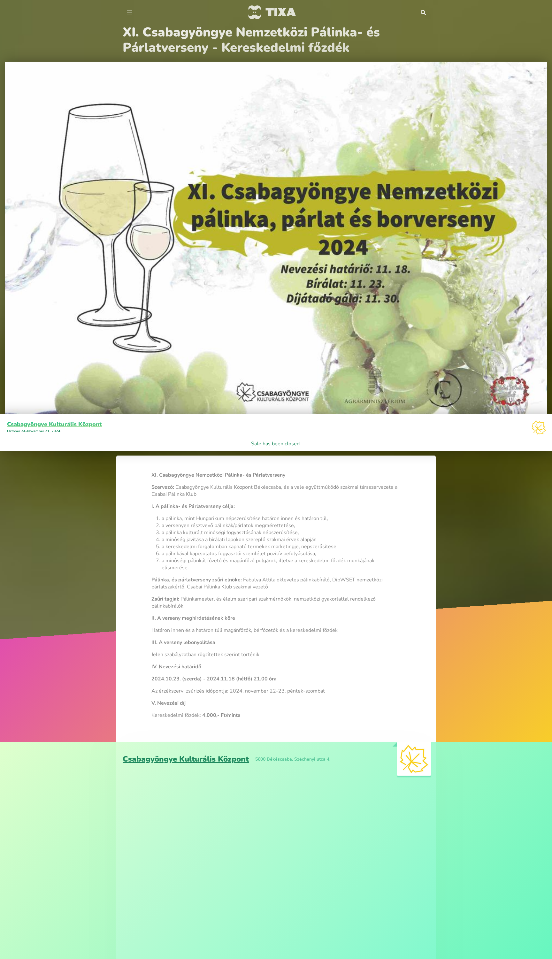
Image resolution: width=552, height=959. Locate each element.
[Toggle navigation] (129, 12)
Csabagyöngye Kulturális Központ (54, 409)
